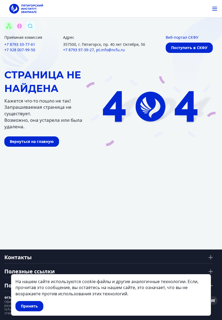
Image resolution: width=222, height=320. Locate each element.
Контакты (18, 257)
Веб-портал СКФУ (182, 37)
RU (16, 33)
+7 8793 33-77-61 (19, 44)
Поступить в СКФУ (189, 47)
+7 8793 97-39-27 (78, 49)
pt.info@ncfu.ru (110, 49)
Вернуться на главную (32, 141)
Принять (29, 306)
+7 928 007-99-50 (19, 49)
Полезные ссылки (29, 271)
